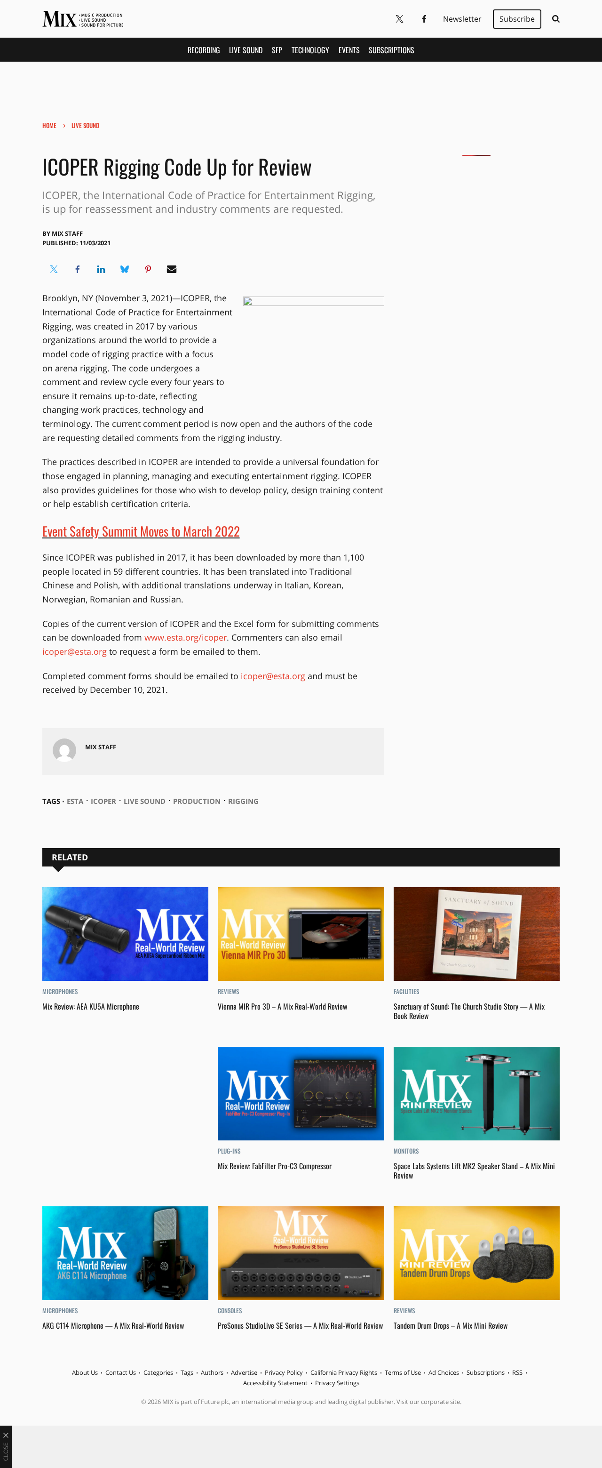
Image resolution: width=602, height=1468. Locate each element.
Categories (158, 1372)
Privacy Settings (337, 1383)
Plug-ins (229, 1150)
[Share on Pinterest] (148, 269)
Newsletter (462, 19)
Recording (204, 50)
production (197, 801)
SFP (277, 50)
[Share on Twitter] (54, 269)
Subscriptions (391, 50)
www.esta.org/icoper (185, 637)
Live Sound (245, 50)
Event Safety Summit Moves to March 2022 (141, 530)
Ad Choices (443, 1372)
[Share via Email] (171, 269)
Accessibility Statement (275, 1383)
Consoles (230, 1310)
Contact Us (120, 1372)
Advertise (244, 1372)
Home (49, 125)
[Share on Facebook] (77, 269)
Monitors (406, 1150)
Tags (187, 1372)
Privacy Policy (284, 1372)
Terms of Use (403, 1372)
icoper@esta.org (74, 651)
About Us (85, 1372)
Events (349, 50)
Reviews (228, 991)
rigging (243, 801)
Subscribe (517, 19)
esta (75, 801)
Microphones (60, 991)
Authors (212, 1372)
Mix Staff (67, 233)
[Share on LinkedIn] (101, 269)
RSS (517, 1372)
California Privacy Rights (343, 1372)
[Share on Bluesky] (124, 269)
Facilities (406, 991)
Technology (310, 50)
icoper (103, 801)
